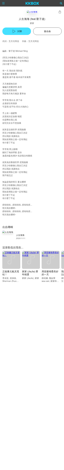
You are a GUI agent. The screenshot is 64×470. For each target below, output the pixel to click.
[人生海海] (32, 11)
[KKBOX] (32, 3)
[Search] (61, 3)
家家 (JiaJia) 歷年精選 (30, 273)
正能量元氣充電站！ (10, 273)
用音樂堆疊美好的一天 (50, 273)
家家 (32, 23)
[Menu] (3, 3)
